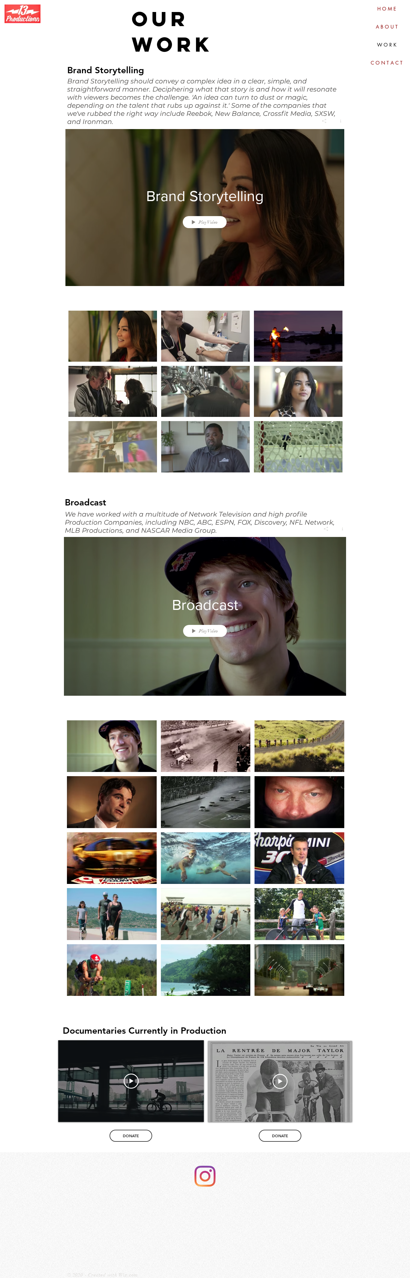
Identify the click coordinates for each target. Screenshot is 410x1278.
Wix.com (128, 1275)
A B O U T (387, 27)
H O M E (386, 9)
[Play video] (131, 1081)
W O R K (386, 45)
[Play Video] (112, 336)
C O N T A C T (386, 63)
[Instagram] (205, 1176)
